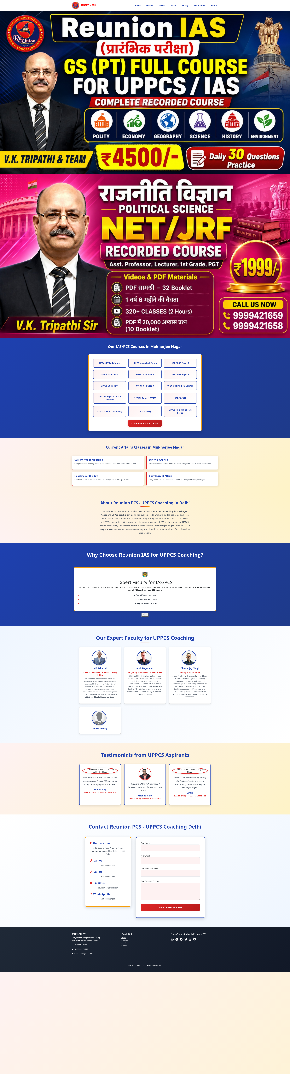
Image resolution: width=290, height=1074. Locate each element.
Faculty (185, 5)
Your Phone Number (149, 705)
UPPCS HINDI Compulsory (109, 248)
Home (137, 5)
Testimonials (200, 5)
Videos (162, 5)
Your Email (145, 692)
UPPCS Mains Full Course (145, 200)
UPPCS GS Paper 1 (109, 222)
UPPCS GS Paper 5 (145, 211)
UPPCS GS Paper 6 (180, 211)
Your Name (145, 680)
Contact (214, 5)
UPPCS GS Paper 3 (145, 222)
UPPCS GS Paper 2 (180, 200)
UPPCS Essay (145, 248)
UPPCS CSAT (180, 235)
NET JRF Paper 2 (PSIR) (145, 235)
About (173, 5)
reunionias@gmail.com (83, 790)
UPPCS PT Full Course (109, 200)
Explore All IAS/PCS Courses (145, 260)
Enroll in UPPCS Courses (170, 744)
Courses (149, 5)
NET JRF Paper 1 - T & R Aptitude (109, 235)
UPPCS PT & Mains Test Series (180, 248)
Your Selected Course (150, 718)
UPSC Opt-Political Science (180, 222)
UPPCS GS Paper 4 (109, 211)
